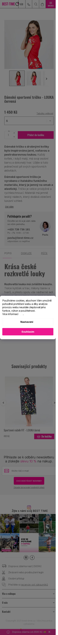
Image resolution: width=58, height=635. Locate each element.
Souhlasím (27, 331)
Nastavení (26, 321)
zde (21, 314)
